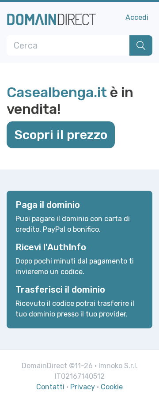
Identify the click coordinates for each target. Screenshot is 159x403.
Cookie (112, 387)
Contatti (50, 387)
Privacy (82, 387)
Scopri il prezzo (60, 134)
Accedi (136, 17)
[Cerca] (140, 45)
